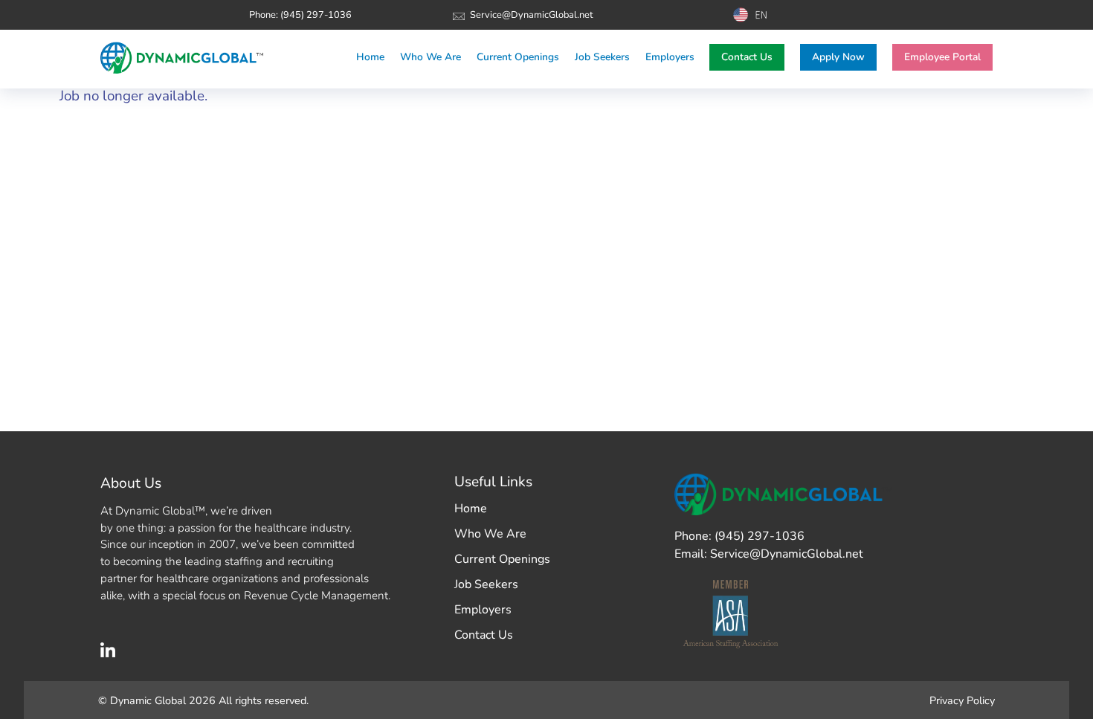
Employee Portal (942, 57)
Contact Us (747, 57)
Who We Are (490, 534)
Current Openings (502, 559)
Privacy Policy (962, 700)
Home (470, 508)
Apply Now (838, 57)
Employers (483, 610)
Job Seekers (486, 584)
